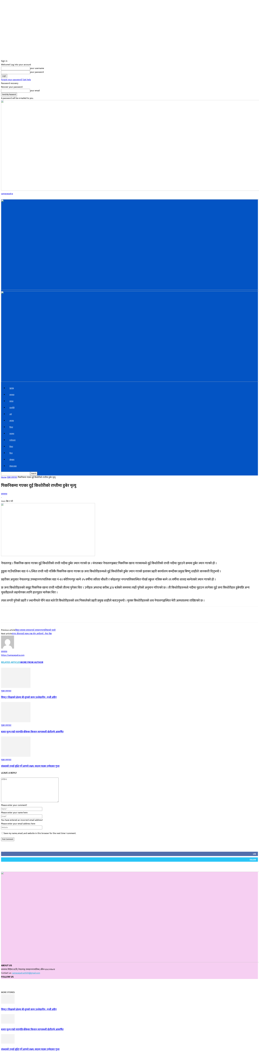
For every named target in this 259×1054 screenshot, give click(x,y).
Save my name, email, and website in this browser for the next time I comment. (40, 833)
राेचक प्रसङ (13, 466)
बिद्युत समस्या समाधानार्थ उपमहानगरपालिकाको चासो (35, 630)
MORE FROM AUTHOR (31, 662)
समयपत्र (4, 494)
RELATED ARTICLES (10, 662)
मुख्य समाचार (12, 477)
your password (37, 72)
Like (254, 854)
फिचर (11, 427)
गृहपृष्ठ (11, 388)
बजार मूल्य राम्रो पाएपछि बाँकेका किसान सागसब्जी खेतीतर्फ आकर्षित (32, 732)
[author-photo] (7, 648)
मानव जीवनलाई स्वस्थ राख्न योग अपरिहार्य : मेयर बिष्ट (32, 634)
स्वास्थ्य (11, 433)
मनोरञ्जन (12, 440)
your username (37, 68)
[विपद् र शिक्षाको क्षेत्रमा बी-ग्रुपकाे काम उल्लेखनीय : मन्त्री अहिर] (15, 687)
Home (3, 477)
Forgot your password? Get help (16, 80)
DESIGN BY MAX (13, 983)
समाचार (11, 394)
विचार (11, 446)
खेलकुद (11, 459)
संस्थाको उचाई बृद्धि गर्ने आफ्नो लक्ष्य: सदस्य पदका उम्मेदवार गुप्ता (30, 766)
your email (35, 90)
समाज (11, 401)
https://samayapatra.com (12, 655)
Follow (253, 859)
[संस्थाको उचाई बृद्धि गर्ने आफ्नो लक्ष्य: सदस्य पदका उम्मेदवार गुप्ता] (15, 756)
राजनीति (11, 407)
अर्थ (10, 414)
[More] (48, 617)
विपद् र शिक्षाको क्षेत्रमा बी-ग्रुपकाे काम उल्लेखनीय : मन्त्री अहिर (29, 697)
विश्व (11, 453)
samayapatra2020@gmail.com (26, 973)
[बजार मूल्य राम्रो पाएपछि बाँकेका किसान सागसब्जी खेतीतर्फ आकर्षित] (15, 721)
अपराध (11, 420)
